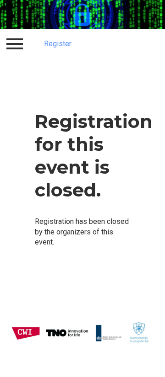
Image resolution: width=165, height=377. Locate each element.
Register (58, 43)
